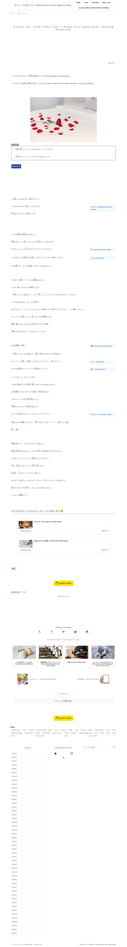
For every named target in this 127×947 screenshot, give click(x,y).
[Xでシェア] (39, 632)
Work (24, 592)
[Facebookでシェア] (51, 632)
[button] (87, 632)
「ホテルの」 (22, 199)
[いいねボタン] (13, 568)
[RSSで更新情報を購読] (63, 757)
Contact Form (38, 944)
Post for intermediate (86, 83)
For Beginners (16, 592)
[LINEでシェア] (63, 632)
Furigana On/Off (16, 166)
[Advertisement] (63, 46)
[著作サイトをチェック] (55, 753)
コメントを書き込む (63, 701)
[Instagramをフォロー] (71, 753)
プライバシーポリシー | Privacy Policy (22, 944)
